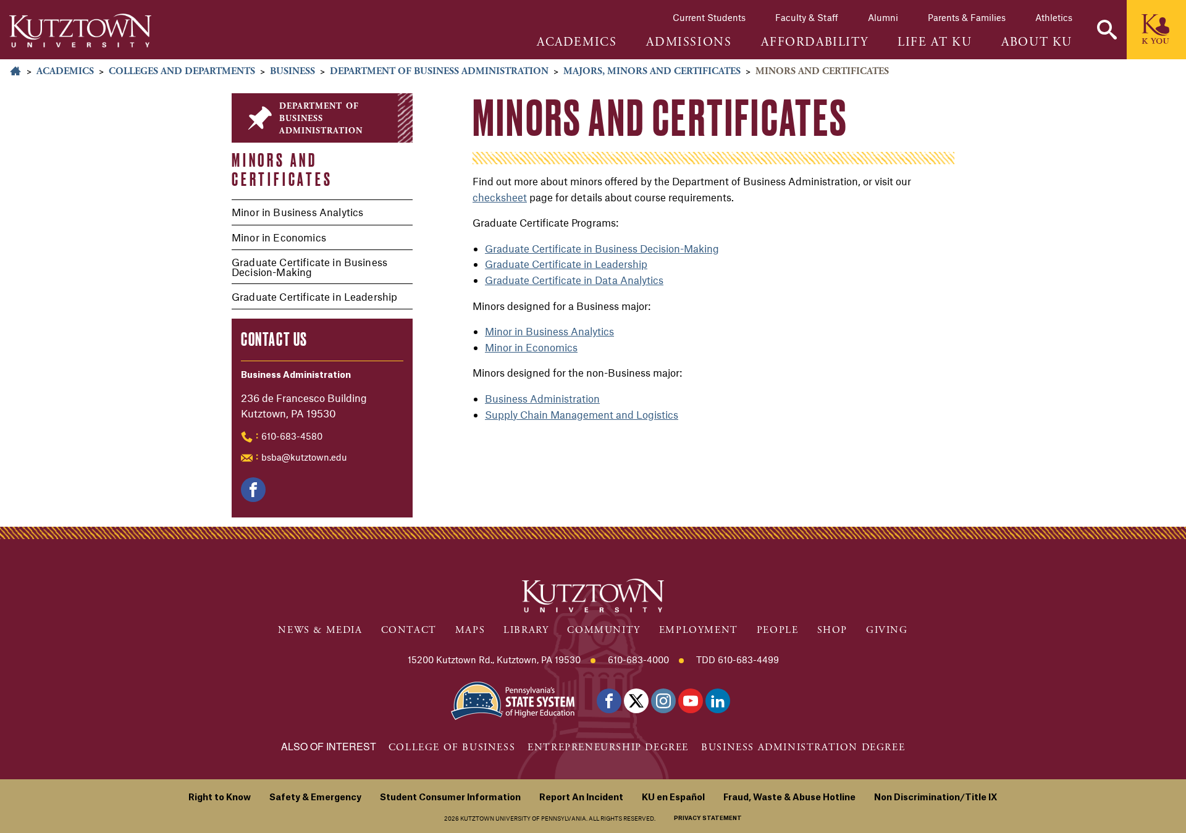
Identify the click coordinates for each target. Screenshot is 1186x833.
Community (603, 630)
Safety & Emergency (315, 797)
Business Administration (542, 398)
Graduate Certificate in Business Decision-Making (309, 267)
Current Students (709, 17)
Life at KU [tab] (935, 43)
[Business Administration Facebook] (253, 489)
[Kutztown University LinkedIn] (717, 701)
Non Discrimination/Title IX (936, 797)
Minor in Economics (279, 237)
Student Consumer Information (450, 797)
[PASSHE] (512, 700)
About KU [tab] (1036, 43)
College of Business (452, 747)
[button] (1107, 29)
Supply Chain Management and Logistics (581, 414)
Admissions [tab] (688, 43)
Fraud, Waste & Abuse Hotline (789, 797)
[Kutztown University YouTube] (690, 701)
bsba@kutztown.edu (304, 457)
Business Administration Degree (803, 747)
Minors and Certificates (282, 169)
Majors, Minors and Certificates (652, 71)
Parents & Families (967, 17)
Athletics (1053, 17)
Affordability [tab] (814, 43)
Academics (65, 71)
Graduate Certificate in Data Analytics (574, 280)
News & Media (320, 630)
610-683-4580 (291, 436)
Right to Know (219, 797)
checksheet (500, 197)
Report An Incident (581, 797)
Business (292, 71)
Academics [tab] (576, 43)
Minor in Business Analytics (297, 212)
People (778, 630)
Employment (698, 630)
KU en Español (673, 797)
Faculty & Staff (806, 17)
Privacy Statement (708, 818)
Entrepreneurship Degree (608, 747)
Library (526, 630)
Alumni (883, 17)
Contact (409, 630)
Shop (832, 630)
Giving (887, 630)
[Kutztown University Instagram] (663, 701)
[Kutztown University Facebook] (609, 701)
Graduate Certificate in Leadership (314, 296)
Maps (470, 630)
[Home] (80, 31)
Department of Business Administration (439, 71)
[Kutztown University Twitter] (636, 701)
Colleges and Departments (182, 71)
